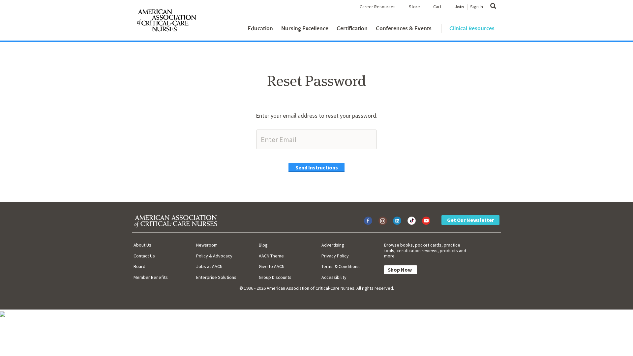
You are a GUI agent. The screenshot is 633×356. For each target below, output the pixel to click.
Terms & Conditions (340, 266)
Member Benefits (151, 277)
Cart (437, 6)
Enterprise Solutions (216, 277)
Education (260, 28)
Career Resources (378, 6)
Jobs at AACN (209, 266)
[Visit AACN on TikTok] (411, 220)
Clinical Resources (472, 28)
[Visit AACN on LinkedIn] (397, 221)
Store (414, 6)
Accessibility (334, 277)
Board (139, 266)
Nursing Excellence (304, 28)
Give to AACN (272, 266)
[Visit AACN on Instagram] (382, 221)
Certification (352, 28)
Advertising (332, 245)
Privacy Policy (335, 256)
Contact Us (144, 256)
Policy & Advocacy (214, 256)
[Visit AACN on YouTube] (426, 221)
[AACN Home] (166, 21)
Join (459, 6)
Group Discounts (275, 277)
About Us (142, 245)
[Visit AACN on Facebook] (368, 221)
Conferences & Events (404, 28)
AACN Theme (271, 256)
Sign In (476, 6)
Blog (263, 245)
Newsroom (207, 245)
